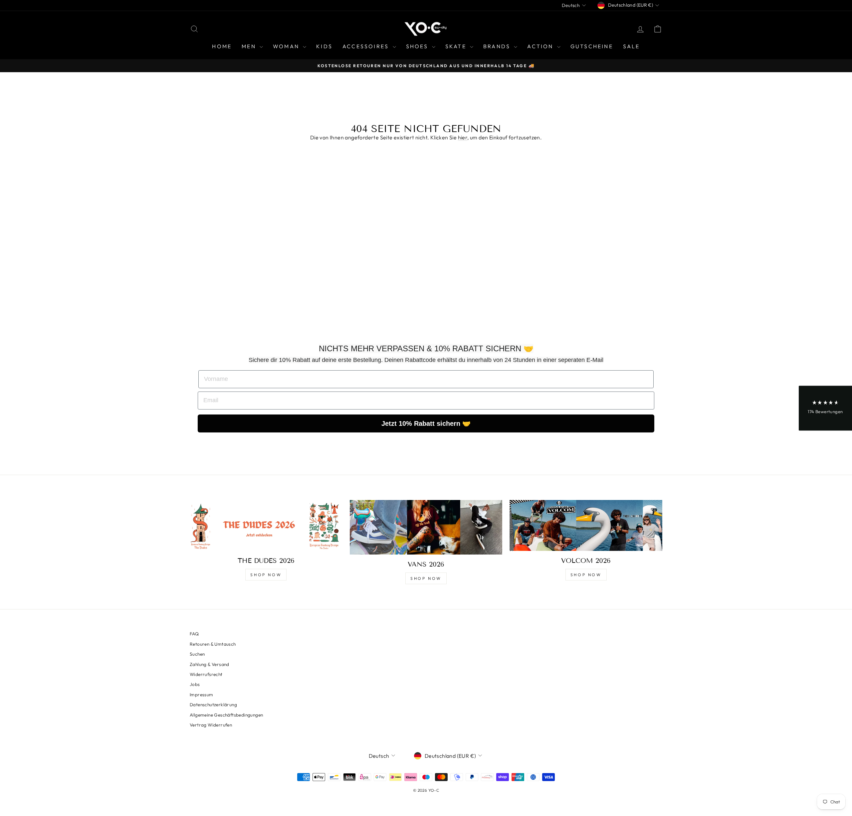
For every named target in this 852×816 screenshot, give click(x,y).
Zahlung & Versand (209, 664)
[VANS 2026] (426, 527)
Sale (631, 46)
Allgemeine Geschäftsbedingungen (226, 715)
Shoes (418, 46)
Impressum (201, 695)
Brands (497, 46)
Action (541, 46)
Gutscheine (591, 46)
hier (463, 137)
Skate (456, 46)
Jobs (195, 684)
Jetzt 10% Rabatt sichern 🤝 (426, 423)
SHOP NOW (266, 574)
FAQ (194, 634)
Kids (324, 46)
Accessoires (366, 46)
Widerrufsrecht (206, 674)
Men (250, 46)
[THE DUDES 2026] (266, 525)
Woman (287, 46)
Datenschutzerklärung (213, 705)
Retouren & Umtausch (213, 644)
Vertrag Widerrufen (211, 725)
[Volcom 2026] (586, 525)
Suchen (197, 654)
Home (222, 46)
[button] (825, 408)
